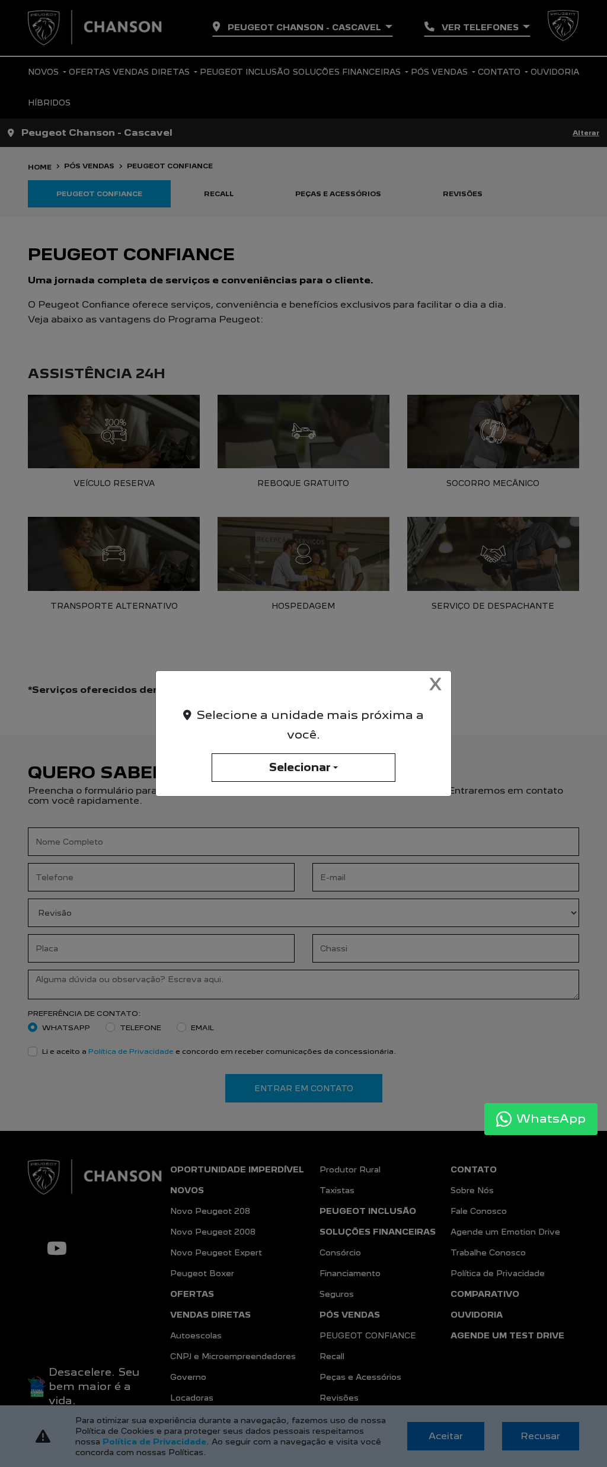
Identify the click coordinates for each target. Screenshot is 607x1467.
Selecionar (300, 767)
